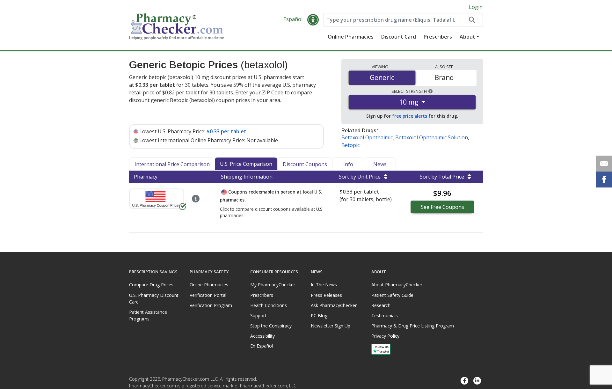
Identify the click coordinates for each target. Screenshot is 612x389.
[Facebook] (464, 381)
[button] (313, 20)
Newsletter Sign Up (330, 326)
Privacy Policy (385, 336)
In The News (324, 285)
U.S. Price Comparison (246, 163)
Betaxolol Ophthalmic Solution (431, 137)
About (467, 36)
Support (258, 315)
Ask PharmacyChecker (334, 305)
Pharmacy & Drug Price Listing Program (412, 326)
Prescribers (438, 36)
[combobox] (392, 19)
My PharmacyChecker (272, 285)
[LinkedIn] (477, 381)
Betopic (350, 145)
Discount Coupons (305, 164)
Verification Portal (208, 295)
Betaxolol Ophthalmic (367, 137)
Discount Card (398, 36)
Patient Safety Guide (392, 295)
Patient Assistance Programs (148, 315)
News (380, 164)
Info (348, 164)
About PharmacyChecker (396, 285)
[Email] (604, 164)
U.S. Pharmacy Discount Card (153, 298)
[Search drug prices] (471, 19)
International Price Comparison (172, 164)
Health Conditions (268, 305)
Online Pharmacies (351, 36)
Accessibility (262, 336)
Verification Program (211, 305)
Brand (444, 77)
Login (476, 7)
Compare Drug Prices (151, 285)
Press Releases (326, 295)
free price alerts (409, 116)
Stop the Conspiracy (271, 326)
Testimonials (384, 315)
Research (380, 305)
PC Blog (319, 315)
